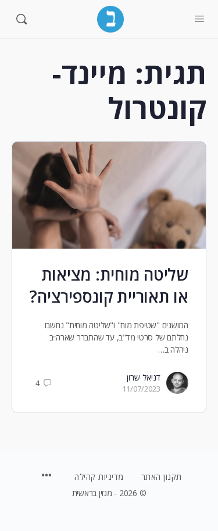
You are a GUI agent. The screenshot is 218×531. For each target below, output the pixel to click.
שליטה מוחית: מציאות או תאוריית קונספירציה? (109, 285)
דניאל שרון (143, 377)
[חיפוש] (21, 19)
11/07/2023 (141, 388)
